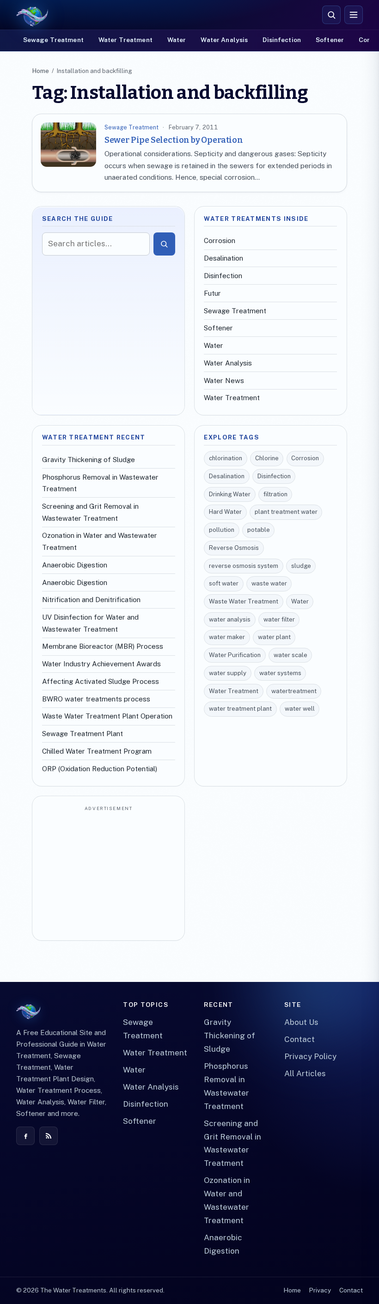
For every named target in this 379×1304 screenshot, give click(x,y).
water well (300, 708)
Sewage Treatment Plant (82, 733)
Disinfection (282, 39)
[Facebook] (25, 1136)
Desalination (223, 258)
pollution (221, 529)
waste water (269, 583)
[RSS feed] (48, 1136)
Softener (330, 39)
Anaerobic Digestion (74, 565)
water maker (227, 637)
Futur (212, 293)
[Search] (164, 244)
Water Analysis (224, 39)
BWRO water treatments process (96, 699)
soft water (223, 583)
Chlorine (267, 458)
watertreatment (294, 691)
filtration (275, 494)
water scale (290, 655)
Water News (224, 380)
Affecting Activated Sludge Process (100, 681)
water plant (274, 637)
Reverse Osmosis (234, 547)
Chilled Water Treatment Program (97, 751)
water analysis (230, 619)
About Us (301, 1022)
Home (40, 70)
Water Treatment (125, 39)
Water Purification (235, 655)
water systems (280, 673)
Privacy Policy (310, 1056)
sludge (301, 565)
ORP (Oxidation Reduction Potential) (99, 769)
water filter (279, 619)
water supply (227, 673)
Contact (299, 1039)
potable (258, 529)
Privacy (320, 1290)
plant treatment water (286, 511)
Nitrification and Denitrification (91, 599)
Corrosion (219, 240)
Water (176, 39)
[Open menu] (353, 15)
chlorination (225, 458)
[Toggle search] (331, 15)
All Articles (305, 1073)
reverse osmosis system (243, 565)
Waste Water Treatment (243, 601)
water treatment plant (240, 708)
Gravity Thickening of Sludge (88, 459)
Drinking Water (230, 494)
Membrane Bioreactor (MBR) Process (102, 646)
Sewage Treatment (53, 39)
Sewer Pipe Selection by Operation (173, 140)
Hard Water (225, 511)
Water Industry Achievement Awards (101, 664)
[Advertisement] (108, 874)
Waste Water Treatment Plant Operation (107, 716)
